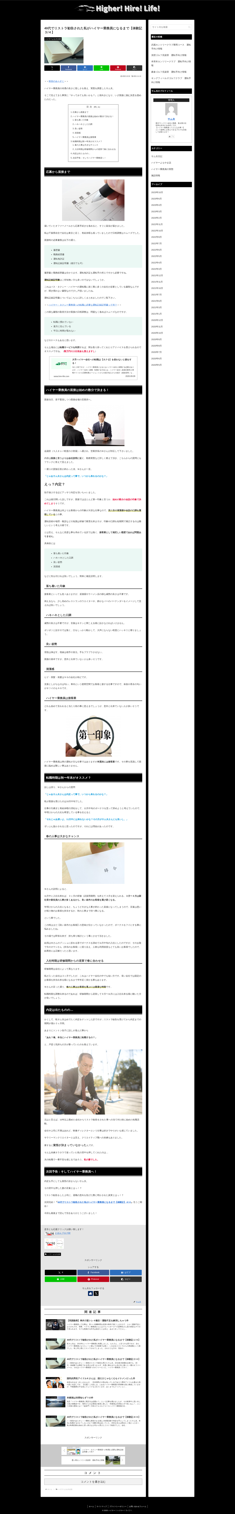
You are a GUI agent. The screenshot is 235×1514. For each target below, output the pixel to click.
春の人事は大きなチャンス (86, 145)
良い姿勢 (78, 128)
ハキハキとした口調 (83, 124)
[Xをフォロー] (96, 1293)
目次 (90, 107)
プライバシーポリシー (118, 1506)
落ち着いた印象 (81, 120)
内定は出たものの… (81, 153)
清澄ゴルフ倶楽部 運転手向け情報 (169, 55)
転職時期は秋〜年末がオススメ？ (87, 141)
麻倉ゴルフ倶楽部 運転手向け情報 (169, 72)
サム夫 (171, 119)
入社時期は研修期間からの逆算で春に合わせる (95, 149)
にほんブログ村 (62, 1233)
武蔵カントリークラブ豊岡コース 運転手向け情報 (171, 47)
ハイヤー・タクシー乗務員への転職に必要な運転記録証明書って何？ (83, 305)
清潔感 (78, 133)
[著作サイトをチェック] (90, 1293)
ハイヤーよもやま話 (53, 1254)
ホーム (91, 1506)
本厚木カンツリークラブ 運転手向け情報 (171, 63)
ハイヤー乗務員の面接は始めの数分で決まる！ (93, 116)
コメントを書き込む (93, 1481)
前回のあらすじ (56, 81)
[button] (134, 68)
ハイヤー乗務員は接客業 (85, 137)
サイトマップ (102, 1506)
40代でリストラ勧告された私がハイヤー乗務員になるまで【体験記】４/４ (94, 1202)
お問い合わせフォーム (137, 1506)
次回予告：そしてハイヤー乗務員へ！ (89, 158)
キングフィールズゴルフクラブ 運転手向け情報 (171, 80)
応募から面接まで (80, 112)
